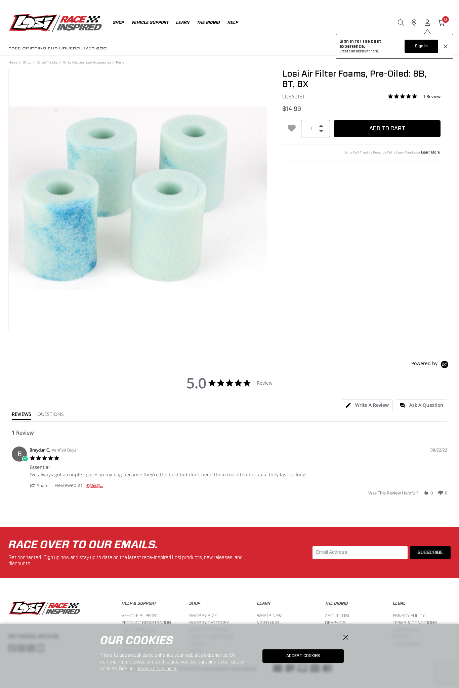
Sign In (421, 46)
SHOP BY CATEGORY (209, 622)
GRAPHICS (335, 622)
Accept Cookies (303, 656)
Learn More (430, 152)
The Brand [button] (208, 22)
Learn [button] (183, 22)
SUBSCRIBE (430, 552)
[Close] (346, 637)
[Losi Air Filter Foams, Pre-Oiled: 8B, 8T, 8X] (138, 198)
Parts (120, 62)
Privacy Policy (409, 615)
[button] (42, 485)
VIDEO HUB (268, 622)
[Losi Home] (55, 23)
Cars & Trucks (46, 62)
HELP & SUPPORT (139, 603)
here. (375, 51)
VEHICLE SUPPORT (140, 615)
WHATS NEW (269, 615)
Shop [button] (118, 22)
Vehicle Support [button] (150, 22)
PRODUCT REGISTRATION (146, 622)
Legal (399, 603)
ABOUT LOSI (337, 615)
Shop (27, 62)
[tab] (367, 405)
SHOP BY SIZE (203, 615)
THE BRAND (336, 603)
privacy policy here (156, 668)
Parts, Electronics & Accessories (86, 62)
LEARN (263, 603)
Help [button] (232, 22)
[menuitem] (122, 23)
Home (12, 62)
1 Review (432, 96)
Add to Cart (387, 128)
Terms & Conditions (415, 622)
